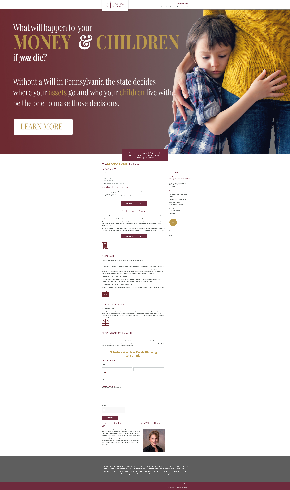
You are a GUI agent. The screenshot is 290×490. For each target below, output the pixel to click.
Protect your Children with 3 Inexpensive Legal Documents (176, 203)
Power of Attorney (110, 180)
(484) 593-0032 (181, 172)
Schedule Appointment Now (133, 203)
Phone (104, 379)
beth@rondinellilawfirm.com (179, 178)
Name (104, 364)
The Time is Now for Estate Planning (177, 199)
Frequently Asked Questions (181, 487)
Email (104, 372)
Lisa (145, 464)
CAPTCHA (104, 405)
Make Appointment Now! (182, 3)
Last (134, 366)
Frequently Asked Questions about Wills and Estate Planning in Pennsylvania (177, 185)
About (167, 6)
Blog (177, 6)
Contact (183, 6)
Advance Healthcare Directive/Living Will (115, 182)
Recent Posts (172, 190)
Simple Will (108, 178)
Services (172, 6)
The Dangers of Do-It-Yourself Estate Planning (178, 195)
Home (162, 6)
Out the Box (109, 484)
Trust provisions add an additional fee (114, 183)
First (103, 366)
